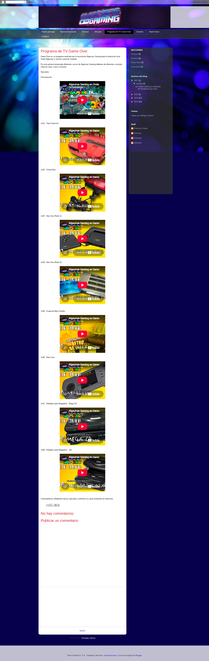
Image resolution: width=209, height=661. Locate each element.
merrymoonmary (110, 655)
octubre (139, 84)
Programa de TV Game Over (119, 32)
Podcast (85, 32)
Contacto (45, 36)
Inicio (82, 630)
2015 (136, 98)
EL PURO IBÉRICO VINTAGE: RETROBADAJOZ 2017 (148, 88)
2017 (136, 80)
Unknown (137, 133)
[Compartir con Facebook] (55, 505)
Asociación (135, 67)
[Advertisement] (82, 607)
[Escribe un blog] (50, 505)
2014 (136, 102)
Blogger (138, 655)
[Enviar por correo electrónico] (47, 505)
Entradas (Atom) (88, 638)
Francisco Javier (141, 128)
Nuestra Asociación (68, 32)
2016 (136, 94)
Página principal (48, 32)
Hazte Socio (154, 32)
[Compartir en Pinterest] (58, 505)
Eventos (140, 32)
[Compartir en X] (53, 505)
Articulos (98, 32)
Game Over (136, 62)
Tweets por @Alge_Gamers (142, 115)
